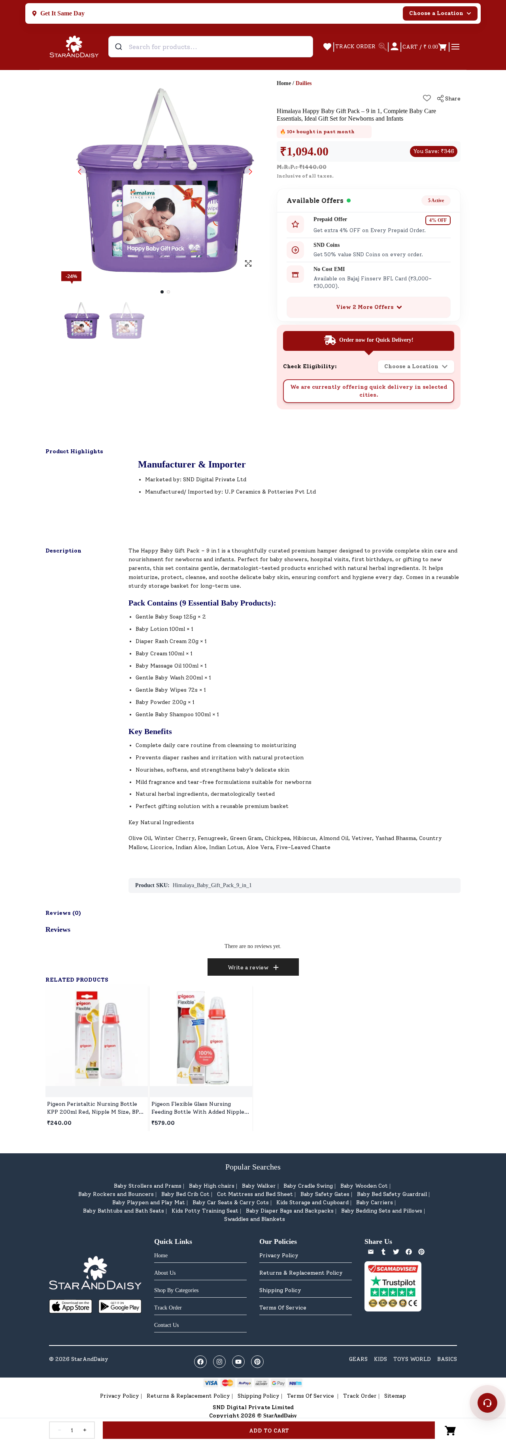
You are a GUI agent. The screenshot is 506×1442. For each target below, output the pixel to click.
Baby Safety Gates (324, 1194)
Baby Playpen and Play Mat (148, 1202)
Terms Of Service (282, 1307)
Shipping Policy (280, 1290)
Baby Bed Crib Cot (185, 1194)
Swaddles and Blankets (254, 1219)
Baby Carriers (374, 1202)
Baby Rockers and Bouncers (116, 1194)
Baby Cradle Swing (308, 1186)
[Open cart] (450, 1430)
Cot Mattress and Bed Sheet (255, 1194)
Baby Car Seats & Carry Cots (231, 1202)
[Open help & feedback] (487, 1403)
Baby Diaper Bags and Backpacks (290, 1210)
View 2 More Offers (365, 307)
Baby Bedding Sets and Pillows (381, 1210)
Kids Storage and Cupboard (312, 1202)
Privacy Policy (278, 1255)
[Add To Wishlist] (427, 98)
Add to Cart (269, 1430)
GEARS (358, 1359)
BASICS (447, 1359)
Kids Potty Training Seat (205, 1210)
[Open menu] (455, 46)
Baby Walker (259, 1186)
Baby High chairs (211, 1186)
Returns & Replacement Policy (301, 1273)
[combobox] (210, 46)
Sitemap (395, 1396)
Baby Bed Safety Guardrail (392, 1194)
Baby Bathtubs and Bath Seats (123, 1210)
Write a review (248, 967)
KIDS (380, 1359)
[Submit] (119, 46)
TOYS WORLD (412, 1359)
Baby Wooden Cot (364, 1186)
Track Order (360, 1396)
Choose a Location (436, 13)
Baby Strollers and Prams (147, 1186)
